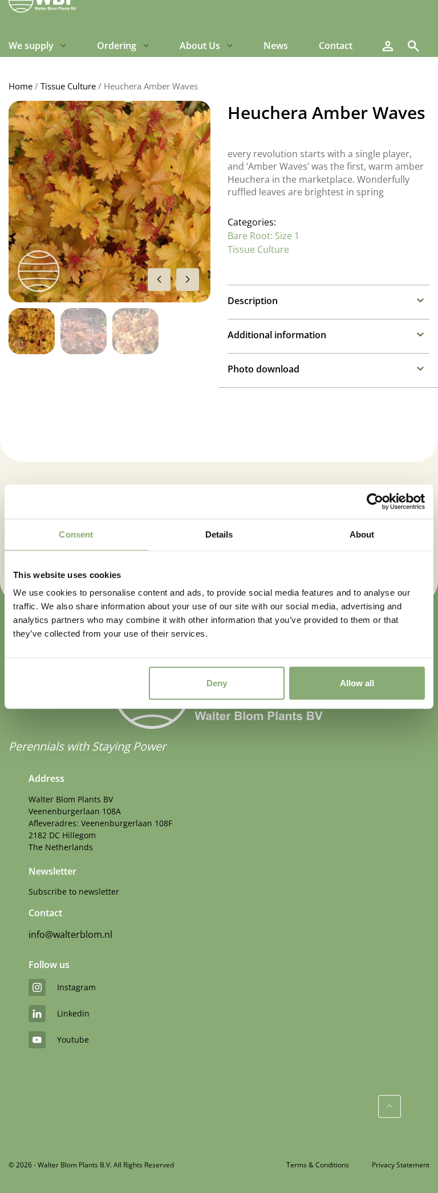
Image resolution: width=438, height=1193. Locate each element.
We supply (31, 45)
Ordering (116, 45)
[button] (187, 279)
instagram (76, 987)
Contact (335, 45)
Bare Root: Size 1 (263, 235)
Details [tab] (219, 534)
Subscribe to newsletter (74, 891)
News (275, 45)
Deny (216, 683)
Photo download (263, 369)
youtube (73, 1039)
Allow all (357, 683)
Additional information (277, 335)
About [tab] (362, 534)
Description (253, 300)
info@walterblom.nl (70, 934)
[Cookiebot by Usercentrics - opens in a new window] (375, 501)
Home (21, 86)
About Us (200, 45)
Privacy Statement (400, 1165)
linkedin (73, 1013)
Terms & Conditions (317, 1165)
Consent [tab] (76, 534)
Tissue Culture (68, 86)
